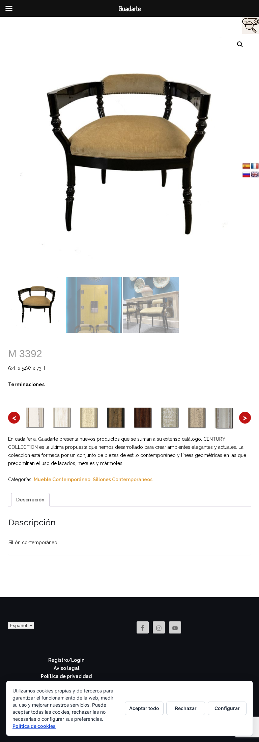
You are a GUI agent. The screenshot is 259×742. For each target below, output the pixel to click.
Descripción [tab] (30, 499)
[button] (240, 44)
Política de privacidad (66, 676)
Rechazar (186, 708)
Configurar (227, 708)
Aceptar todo (144, 708)
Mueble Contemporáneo (62, 479)
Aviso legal (66, 668)
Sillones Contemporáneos (122, 479)
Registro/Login (66, 660)
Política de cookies (34, 726)
